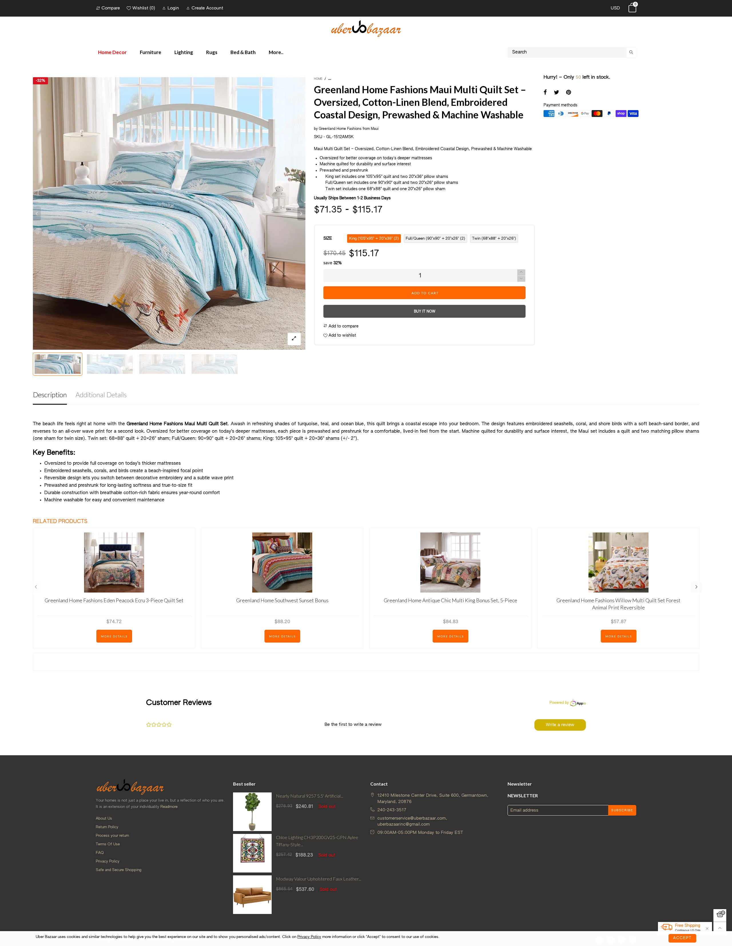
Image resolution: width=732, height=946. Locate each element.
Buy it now (424, 311)
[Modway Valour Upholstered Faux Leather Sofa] (252, 894)
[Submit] (631, 52)
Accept (682, 938)
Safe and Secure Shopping (118, 870)
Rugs (211, 52)
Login (173, 8)
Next (696, 587)
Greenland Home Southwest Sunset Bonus (282, 600)
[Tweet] (556, 93)
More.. (276, 52)
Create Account (207, 8)
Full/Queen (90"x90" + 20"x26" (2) (435, 239)
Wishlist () (143, 8)
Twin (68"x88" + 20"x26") (494, 239)
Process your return (112, 836)
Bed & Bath (243, 52)
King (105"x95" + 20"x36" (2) (374, 239)
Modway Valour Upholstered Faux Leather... (318, 878)
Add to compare (343, 326)
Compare (111, 8)
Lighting (183, 52)
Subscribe (622, 810)
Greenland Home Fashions (340, 129)
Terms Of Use (108, 844)
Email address (524, 810)
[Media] (294, 339)
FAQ (100, 853)
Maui (375, 129)
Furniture (150, 52)
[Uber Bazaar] (366, 28)
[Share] (545, 93)
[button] (37, 213)
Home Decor (112, 52)
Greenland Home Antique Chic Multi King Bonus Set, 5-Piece (450, 600)
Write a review (560, 725)
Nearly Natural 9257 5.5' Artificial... (309, 795)
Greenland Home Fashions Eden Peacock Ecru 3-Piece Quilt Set (114, 600)
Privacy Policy (108, 861)
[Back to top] (719, 928)
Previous (35, 587)
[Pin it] (568, 93)
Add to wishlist (341, 335)
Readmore (169, 807)
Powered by (559, 703)
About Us (104, 818)
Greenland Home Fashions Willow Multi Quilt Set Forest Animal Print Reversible (618, 604)
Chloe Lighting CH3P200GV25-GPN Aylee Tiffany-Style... (317, 840)
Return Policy (107, 827)
